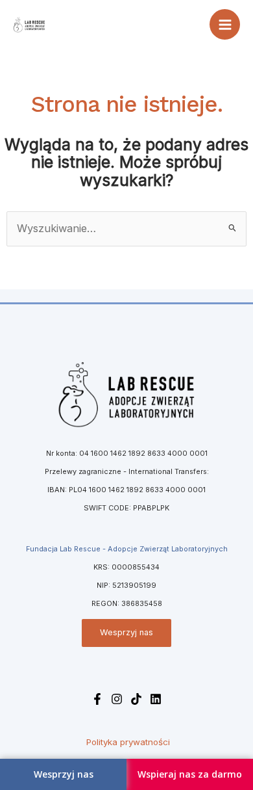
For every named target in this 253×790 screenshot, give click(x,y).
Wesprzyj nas (126, 632)
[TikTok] (136, 699)
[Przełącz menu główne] (225, 24)
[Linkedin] (156, 699)
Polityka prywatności (128, 742)
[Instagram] (117, 699)
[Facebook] (97, 699)
